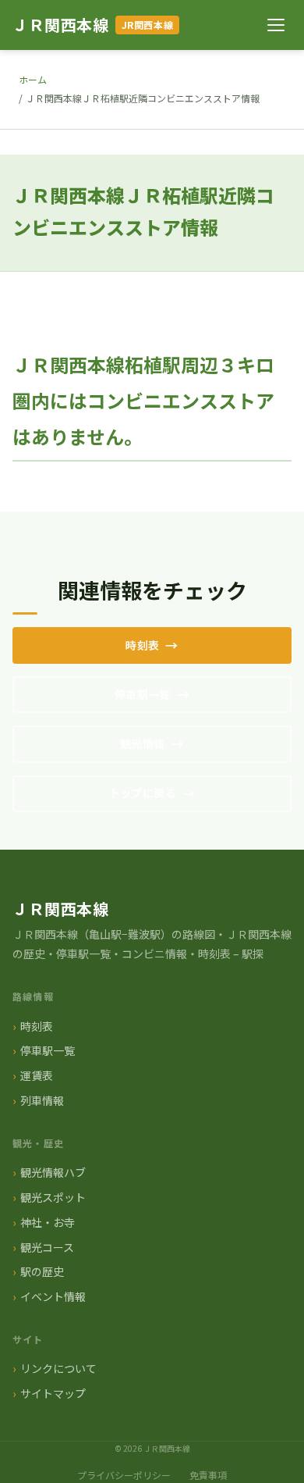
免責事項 (208, 1474)
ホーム (33, 79)
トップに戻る (143, 792)
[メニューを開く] (276, 25)
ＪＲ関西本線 (60, 24)
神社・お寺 (47, 1222)
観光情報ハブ (53, 1172)
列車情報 (42, 1100)
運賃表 (36, 1075)
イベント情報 (53, 1296)
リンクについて (58, 1368)
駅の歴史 (42, 1271)
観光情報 (142, 743)
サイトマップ (53, 1393)
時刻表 (142, 645)
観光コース (47, 1247)
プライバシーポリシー (124, 1474)
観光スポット (53, 1197)
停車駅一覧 (143, 694)
